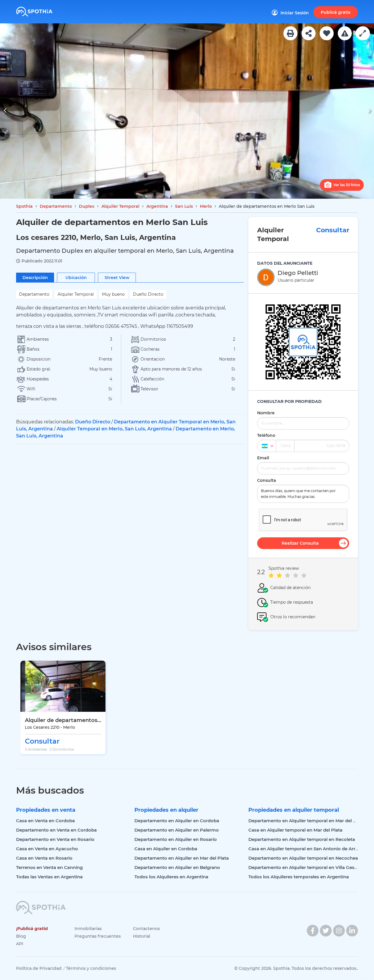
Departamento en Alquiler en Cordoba (176, 820)
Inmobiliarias (88, 928)
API (19, 943)
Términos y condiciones (91, 968)
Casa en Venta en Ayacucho (47, 848)
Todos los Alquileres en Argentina (171, 876)
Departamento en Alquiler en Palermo (176, 830)
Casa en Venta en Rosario (44, 858)
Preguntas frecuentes (98, 936)
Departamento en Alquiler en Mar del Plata (181, 858)
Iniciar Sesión (294, 12)
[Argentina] (266, 446)
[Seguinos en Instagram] (339, 930)
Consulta (266, 480)
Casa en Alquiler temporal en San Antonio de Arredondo (310, 848)
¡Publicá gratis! (32, 928)
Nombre (266, 412)
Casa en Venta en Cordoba (45, 820)
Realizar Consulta (300, 543)
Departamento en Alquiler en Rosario (175, 839)
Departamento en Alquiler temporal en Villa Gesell (303, 867)
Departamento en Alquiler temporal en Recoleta (301, 839)
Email (263, 457)
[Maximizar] (362, 33)
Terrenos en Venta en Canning (49, 867)
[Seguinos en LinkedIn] (352, 930)
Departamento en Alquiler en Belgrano (177, 867)
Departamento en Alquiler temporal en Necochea (303, 858)
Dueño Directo (92, 422)
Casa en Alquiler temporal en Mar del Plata (295, 830)
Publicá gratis (335, 12)
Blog (21, 936)
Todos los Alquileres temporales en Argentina (298, 876)
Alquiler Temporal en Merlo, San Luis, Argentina (114, 429)
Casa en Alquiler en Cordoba (165, 848)
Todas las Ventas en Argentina (49, 876)
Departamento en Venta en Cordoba (56, 830)
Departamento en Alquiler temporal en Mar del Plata (306, 820)
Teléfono (266, 435)
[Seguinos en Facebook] (312, 930)
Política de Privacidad (39, 968)
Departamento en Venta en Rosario (55, 839)
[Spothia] (43, 9)
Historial (141, 936)
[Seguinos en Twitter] (326, 930)
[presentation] (5, 111)
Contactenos (146, 928)
